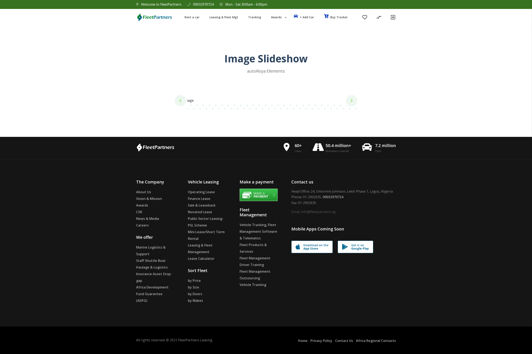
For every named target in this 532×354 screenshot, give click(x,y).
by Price (194, 280)
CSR (139, 212)
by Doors (195, 294)
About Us (143, 192)
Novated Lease (200, 212)
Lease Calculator (201, 258)
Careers (142, 225)
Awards (142, 205)
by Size (193, 287)
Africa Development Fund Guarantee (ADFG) (152, 294)
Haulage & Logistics (152, 267)
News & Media (147, 218)
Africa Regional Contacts (376, 340)
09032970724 (203, 4)
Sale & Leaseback (202, 205)
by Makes (195, 300)
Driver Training (252, 264)
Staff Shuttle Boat (151, 260)
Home (303, 340)
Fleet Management (255, 258)
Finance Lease (199, 198)
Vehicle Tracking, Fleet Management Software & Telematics (258, 231)
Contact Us (344, 340)
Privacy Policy (321, 340)
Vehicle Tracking (253, 284)
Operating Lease (201, 192)
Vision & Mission (149, 198)
